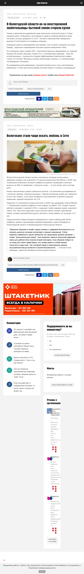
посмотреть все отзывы (52, 540)
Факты (50, 368)
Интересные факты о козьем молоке (59, 376)
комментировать (23, 94)
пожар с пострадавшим (15, 89)
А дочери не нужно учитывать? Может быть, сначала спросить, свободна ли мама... (24, 347)
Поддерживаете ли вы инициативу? (59, 328)
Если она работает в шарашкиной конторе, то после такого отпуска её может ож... (24, 387)
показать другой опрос (62, 355)
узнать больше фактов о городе (62, 385)
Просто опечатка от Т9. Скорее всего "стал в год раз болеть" (24, 360)
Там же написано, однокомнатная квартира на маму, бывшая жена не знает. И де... (25, 373)
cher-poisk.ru (42, 3)
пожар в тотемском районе (35, 89)
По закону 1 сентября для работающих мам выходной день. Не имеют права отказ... (25, 333)
